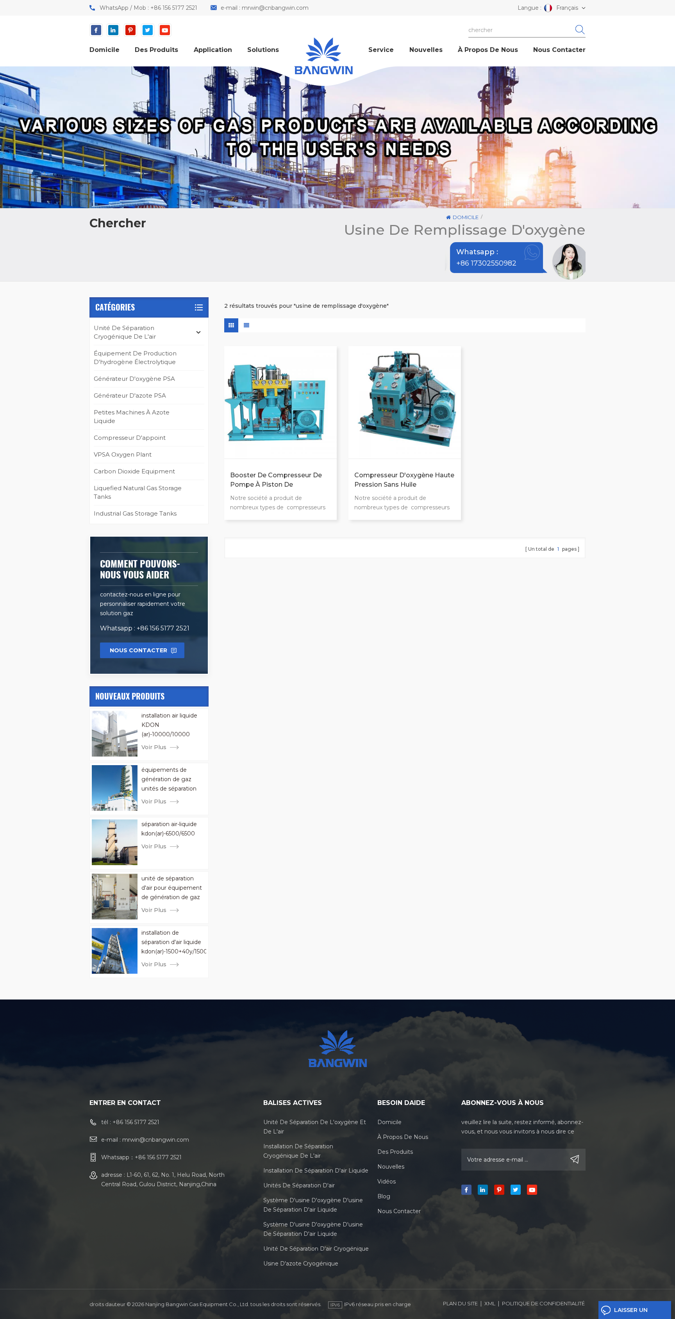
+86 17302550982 (482, 263)
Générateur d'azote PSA (130, 395)
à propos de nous (488, 50)
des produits (156, 50)
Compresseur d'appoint (130, 437)
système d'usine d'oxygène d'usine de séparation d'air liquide (313, 1205)
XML (489, 1303)
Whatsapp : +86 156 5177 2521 (144, 628)
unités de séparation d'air (299, 1185)
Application (213, 50)
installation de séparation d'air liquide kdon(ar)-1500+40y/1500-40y (173, 942)
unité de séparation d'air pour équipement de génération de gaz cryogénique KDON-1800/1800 (171, 888)
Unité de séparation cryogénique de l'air (125, 332)
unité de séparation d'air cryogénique (316, 1248)
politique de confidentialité (543, 1303)
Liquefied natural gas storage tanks (138, 492)
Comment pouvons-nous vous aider (140, 569)
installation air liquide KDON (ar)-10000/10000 (169, 725)
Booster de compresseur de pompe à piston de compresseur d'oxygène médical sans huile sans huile (277, 480)
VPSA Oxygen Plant (123, 454)
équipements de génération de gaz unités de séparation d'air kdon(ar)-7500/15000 (169, 779)
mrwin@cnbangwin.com (275, 8)
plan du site (460, 1303)
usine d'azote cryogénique (300, 1263)
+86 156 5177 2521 (173, 8)
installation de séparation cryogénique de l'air (298, 1151)
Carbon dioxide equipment (134, 471)
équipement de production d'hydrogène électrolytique (135, 358)
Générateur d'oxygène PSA (134, 378)
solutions (263, 50)
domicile (104, 50)
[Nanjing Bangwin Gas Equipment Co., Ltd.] (323, 55)
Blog (383, 1196)
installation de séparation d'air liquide (315, 1170)
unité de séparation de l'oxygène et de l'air (314, 1127)
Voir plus (153, 747)
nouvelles (426, 50)
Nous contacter (559, 50)
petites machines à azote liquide (132, 417)
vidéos (386, 1181)
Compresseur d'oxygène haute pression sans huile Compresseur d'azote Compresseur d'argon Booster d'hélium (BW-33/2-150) (404, 480)
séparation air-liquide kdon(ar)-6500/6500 (169, 829)
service (381, 50)
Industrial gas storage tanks (135, 513)
